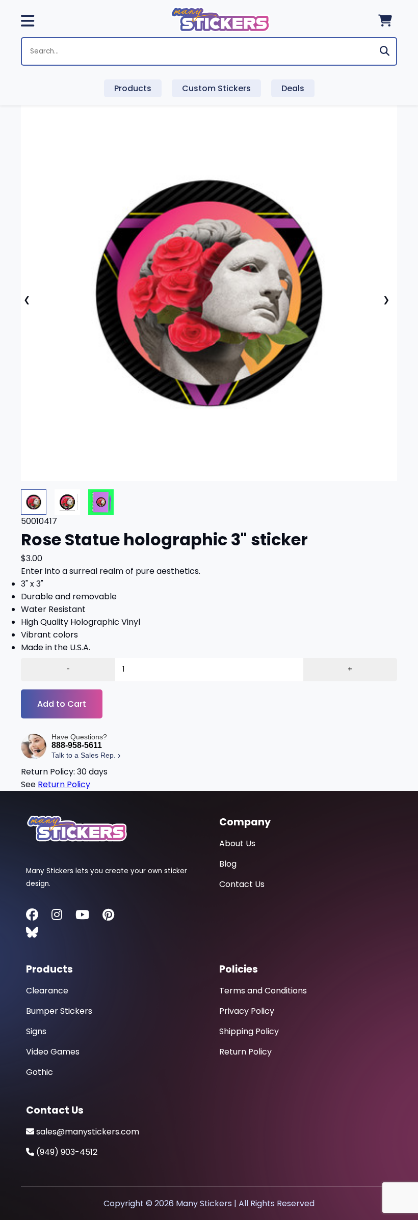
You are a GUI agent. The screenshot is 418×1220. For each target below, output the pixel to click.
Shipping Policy (249, 1031)
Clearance (47, 990)
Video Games (53, 1052)
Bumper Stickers (59, 1011)
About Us (237, 843)
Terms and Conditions (263, 990)
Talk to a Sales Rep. (85, 755)
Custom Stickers (216, 88)
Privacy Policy (246, 1011)
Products (132, 88)
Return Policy (64, 784)
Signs (36, 1031)
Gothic (39, 1072)
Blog (228, 864)
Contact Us (242, 884)
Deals (292, 88)
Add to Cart (61, 704)
